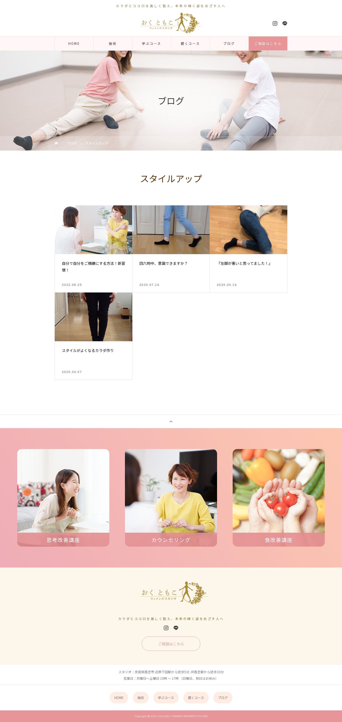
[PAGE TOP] (171, 421)
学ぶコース (151, 43)
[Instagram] (275, 23)
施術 (113, 43)
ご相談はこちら (268, 43)
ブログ (229, 43)
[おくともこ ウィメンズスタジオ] (171, 23)
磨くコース (190, 43)
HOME (74, 43)
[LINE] (284, 23)
